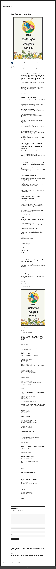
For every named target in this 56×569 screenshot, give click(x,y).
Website (12, 534)
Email (12, 530)
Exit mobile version (28, 567)
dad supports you (13, 68)
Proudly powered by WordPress (16, 562)
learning (14, 67)
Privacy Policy (10, 562)
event (11, 67)
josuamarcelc (7, 6)
